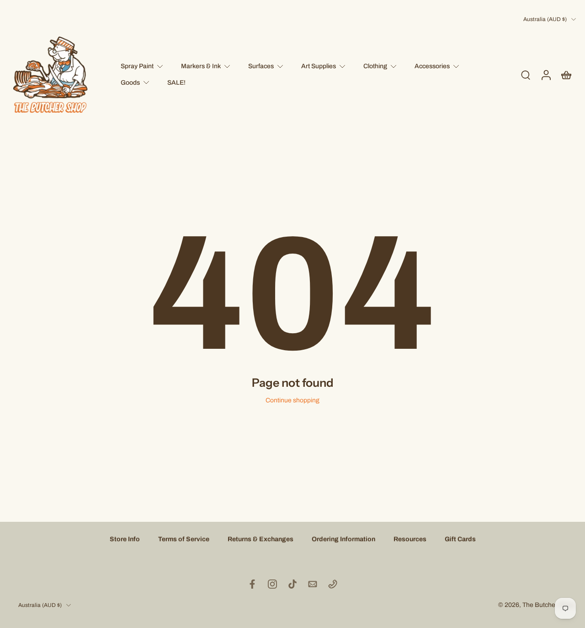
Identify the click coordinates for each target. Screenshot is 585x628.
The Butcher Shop (548, 604)
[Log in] (546, 74)
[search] (526, 74)
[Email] (313, 584)
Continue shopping (292, 400)
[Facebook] (252, 584)
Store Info (125, 539)
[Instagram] (272, 584)
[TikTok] (292, 584)
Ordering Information (343, 539)
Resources (410, 539)
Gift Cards (460, 539)
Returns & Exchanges (260, 539)
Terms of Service (183, 539)
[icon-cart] (566, 74)
